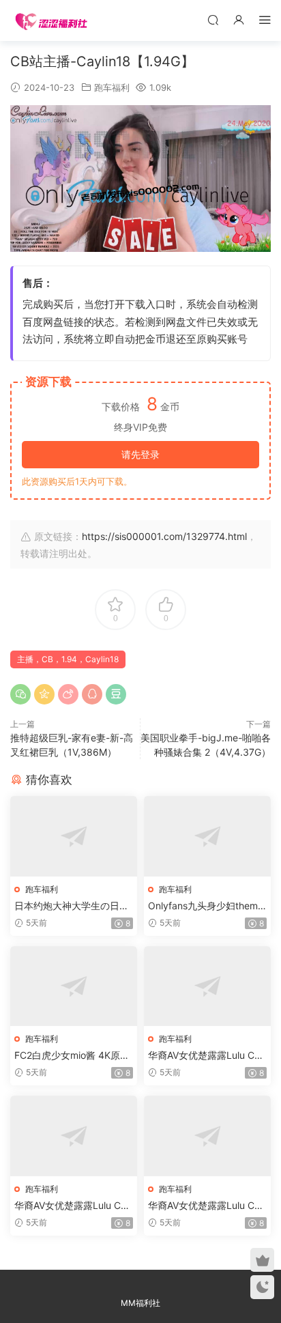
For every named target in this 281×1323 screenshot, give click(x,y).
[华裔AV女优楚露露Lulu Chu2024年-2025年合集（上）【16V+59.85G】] (207, 986)
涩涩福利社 (51, 20)
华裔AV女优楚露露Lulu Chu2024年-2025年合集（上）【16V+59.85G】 (206, 1055)
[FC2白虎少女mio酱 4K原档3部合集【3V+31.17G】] (73, 986)
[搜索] (213, 19)
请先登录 (140, 454)
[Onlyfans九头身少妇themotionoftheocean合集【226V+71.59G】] (207, 836)
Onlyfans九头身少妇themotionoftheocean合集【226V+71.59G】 (207, 906)
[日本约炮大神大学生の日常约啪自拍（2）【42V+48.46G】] (73, 836)
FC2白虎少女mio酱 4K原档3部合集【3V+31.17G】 (72, 1055)
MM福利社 (140, 1303)
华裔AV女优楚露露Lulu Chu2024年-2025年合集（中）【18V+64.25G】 (73, 1205)
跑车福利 (112, 87)
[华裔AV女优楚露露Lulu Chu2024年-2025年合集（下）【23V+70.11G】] (207, 1136)
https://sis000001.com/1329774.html (164, 536)
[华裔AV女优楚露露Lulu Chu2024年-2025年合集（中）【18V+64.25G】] (73, 1136)
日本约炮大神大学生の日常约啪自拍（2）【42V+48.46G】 (72, 906)
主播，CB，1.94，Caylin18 (68, 659)
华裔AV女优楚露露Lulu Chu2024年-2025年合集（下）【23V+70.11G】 (206, 1205)
